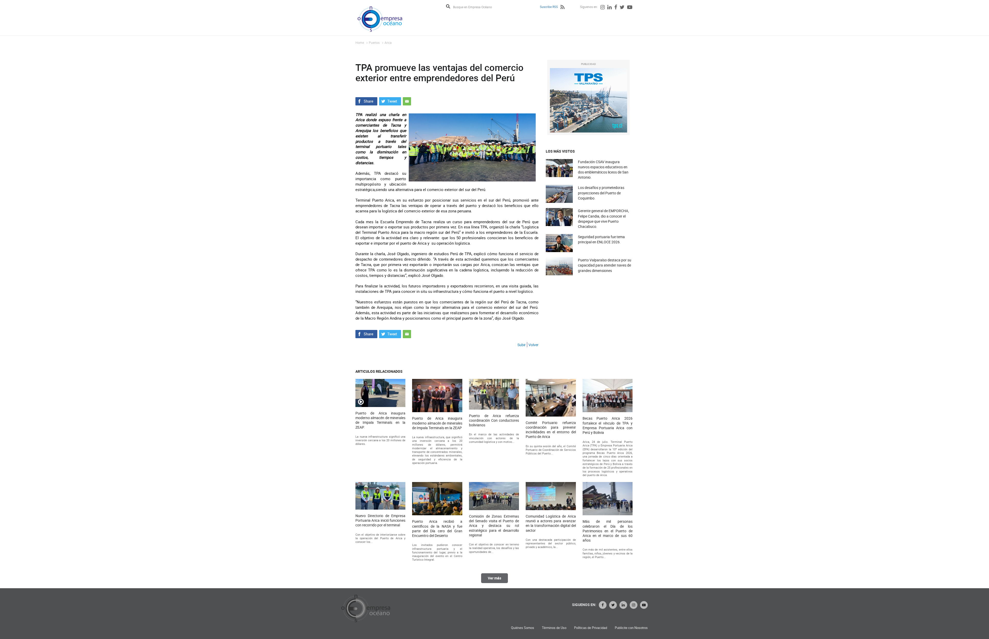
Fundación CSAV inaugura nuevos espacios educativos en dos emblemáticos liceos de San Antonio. (603, 169)
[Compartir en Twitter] (390, 100)
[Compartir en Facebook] (366, 100)
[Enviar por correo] (407, 100)
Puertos (374, 42)
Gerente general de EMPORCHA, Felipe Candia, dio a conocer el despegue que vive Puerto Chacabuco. (603, 218)
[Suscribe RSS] (562, 8)
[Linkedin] (609, 8)
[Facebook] (615, 8)
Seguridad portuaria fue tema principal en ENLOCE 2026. (601, 239)
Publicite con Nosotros (631, 628)
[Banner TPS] (588, 100)
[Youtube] (629, 8)
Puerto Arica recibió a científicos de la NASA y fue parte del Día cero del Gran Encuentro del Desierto (437, 528)
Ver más (494, 578)
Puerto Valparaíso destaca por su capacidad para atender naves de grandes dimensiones (604, 265)
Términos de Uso (554, 628)
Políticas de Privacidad (590, 628)
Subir (521, 344)
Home (359, 42)
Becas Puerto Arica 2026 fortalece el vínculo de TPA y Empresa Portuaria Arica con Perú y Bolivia (608, 425)
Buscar (448, 6)
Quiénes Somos (522, 628)
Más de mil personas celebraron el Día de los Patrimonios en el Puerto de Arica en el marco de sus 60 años (608, 531)
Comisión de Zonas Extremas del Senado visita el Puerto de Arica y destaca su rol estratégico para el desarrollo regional (494, 525)
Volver (533, 344)
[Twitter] (622, 8)
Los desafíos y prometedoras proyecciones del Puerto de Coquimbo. (601, 192)
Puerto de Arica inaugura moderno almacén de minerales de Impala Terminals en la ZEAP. (380, 420)
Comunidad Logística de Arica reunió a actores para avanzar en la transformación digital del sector (551, 523)
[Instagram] (602, 8)
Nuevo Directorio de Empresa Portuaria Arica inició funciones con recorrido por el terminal (380, 520)
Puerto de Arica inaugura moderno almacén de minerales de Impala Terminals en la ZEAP (437, 423)
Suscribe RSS (549, 7)
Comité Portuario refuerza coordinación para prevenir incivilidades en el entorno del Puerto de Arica (551, 429)
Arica (388, 42)
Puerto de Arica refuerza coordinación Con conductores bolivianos (494, 420)
